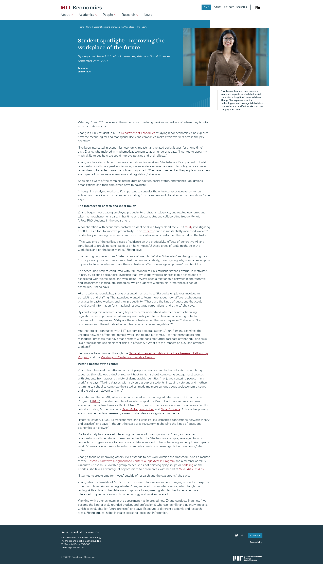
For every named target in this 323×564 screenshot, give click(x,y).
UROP (95, 401)
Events (217, 7)
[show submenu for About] (72, 15)
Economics (81, 7)
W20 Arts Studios (191, 469)
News (88, 26)
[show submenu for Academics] (96, 15)
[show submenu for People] (115, 15)
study (188, 227)
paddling (187, 465)
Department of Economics (138, 133)
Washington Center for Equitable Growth (128, 357)
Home (81, 26)
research (148, 231)
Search (240, 7)
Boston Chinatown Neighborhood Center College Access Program (131, 461)
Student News (84, 71)
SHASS (247, 558)
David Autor (130, 409)
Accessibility (256, 542)
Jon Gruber (146, 409)
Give (206, 7)
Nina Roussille (170, 409)
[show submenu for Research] (137, 15)
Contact (229, 7)
